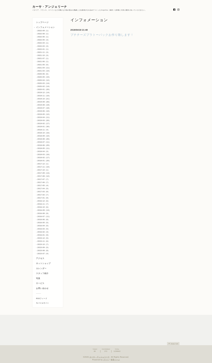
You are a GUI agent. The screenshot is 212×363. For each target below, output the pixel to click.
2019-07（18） (44, 108)
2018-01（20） (44, 161)
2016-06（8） (43, 219)
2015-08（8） (43, 250)
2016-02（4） (43, 232)
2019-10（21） (44, 99)
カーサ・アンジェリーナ (49, 6)
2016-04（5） (43, 226)
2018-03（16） (44, 154)
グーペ (106, 360)
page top (174, 344)
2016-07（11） (44, 216)
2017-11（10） (44, 167)
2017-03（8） (43, 192)
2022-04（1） (43, 43)
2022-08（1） (43, 34)
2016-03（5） (43, 229)
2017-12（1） (43, 164)
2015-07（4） (43, 254)
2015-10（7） (43, 244)
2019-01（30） (44, 127)
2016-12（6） (43, 201)
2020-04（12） (44, 80)
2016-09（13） (44, 210)
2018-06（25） (44, 145)
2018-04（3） (43, 151)
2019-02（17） (44, 123)
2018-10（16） (44, 133)
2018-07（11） (44, 142)
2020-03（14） (44, 83)
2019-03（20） (44, 120)
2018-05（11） (44, 148)
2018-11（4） (43, 130)
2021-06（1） (43, 61)
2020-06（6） (43, 74)
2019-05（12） (44, 114)
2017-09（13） (44, 173)
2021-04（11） (44, 68)
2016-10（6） (43, 207)
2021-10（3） (43, 55)
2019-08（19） (44, 105)
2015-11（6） (43, 241)
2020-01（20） (44, 89)
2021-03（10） (44, 71)
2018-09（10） (44, 136)
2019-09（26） (44, 102)
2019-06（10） (44, 111)
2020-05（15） (44, 77)
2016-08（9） (43, 213)
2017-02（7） (43, 195)
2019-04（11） (44, 117)
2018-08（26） (44, 139)
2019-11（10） (44, 96)
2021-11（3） (43, 52)
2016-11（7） (43, 204)
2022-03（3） (43, 46)
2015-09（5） (43, 247)
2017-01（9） (43, 198)
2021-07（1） (43, 58)
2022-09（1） (43, 31)
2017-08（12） (44, 176)
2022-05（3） (43, 40)
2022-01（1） (43, 49)
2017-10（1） (43, 170)
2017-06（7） (43, 182)
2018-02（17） (44, 158)
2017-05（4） (43, 185)
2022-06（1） (43, 37)
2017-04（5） (43, 188)
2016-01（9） (43, 235)
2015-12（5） (43, 238)
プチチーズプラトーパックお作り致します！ (102, 34)
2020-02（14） (44, 86)
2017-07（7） (43, 179)
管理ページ (115, 360)
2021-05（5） (43, 65)
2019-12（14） (44, 92)
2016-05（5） (43, 223)
